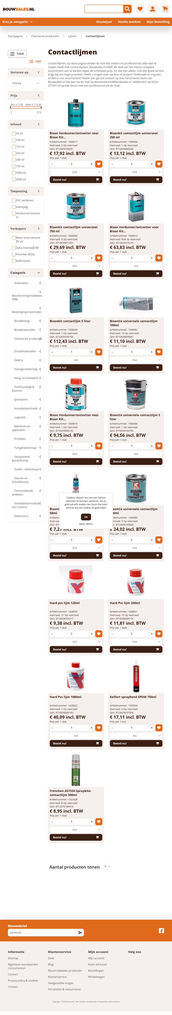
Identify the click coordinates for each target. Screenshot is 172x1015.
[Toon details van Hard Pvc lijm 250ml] (136, 582)
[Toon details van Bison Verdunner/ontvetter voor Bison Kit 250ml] (76, 394)
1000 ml (21, 173)
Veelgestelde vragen (61, 983)
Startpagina (15, 36)
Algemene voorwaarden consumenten (23, 966)
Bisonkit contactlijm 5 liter (70, 321)
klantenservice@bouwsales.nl (113, 82)
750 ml (20, 166)
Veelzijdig (22, 207)
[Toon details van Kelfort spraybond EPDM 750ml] (136, 676)
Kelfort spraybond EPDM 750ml (133, 697)
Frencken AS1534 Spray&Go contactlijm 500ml (70, 793)
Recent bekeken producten (65, 970)
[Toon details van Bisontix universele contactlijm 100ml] (136, 300)
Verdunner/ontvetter (28, 215)
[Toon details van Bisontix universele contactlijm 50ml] (76, 488)
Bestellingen (96, 970)
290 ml (20, 160)
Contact (13, 974)
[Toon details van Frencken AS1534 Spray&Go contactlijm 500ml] (76, 770)
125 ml (20, 146)
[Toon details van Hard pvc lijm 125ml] (76, 582)
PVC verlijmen (24, 200)
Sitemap (13, 958)
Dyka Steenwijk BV (27, 248)
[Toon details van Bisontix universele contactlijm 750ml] (136, 488)
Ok (86, 517)
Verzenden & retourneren (64, 989)
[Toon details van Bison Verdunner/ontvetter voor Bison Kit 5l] (136, 206)
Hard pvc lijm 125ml (65, 603)
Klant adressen (97, 964)
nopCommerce (114, 1001)
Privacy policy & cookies (23, 980)
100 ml (20, 140)
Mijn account (96, 958)
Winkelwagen (96, 977)
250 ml (20, 153)
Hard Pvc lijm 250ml (125, 603)
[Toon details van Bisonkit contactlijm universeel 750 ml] (76, 206)
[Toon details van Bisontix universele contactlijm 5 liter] (136, 394)
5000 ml (21, 179)
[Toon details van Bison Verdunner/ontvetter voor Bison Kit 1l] (76, 112)
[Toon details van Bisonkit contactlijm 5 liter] (76, 300)
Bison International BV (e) (28, 239)
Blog (51, 964)
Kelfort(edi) (23, 261)
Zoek (51, 958)
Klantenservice (57, 977)
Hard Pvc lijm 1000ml (65, 697)
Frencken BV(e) (25, 254)
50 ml (19, 133)
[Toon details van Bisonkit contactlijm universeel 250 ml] (136, 112)
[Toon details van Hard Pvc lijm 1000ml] (76, 676)
